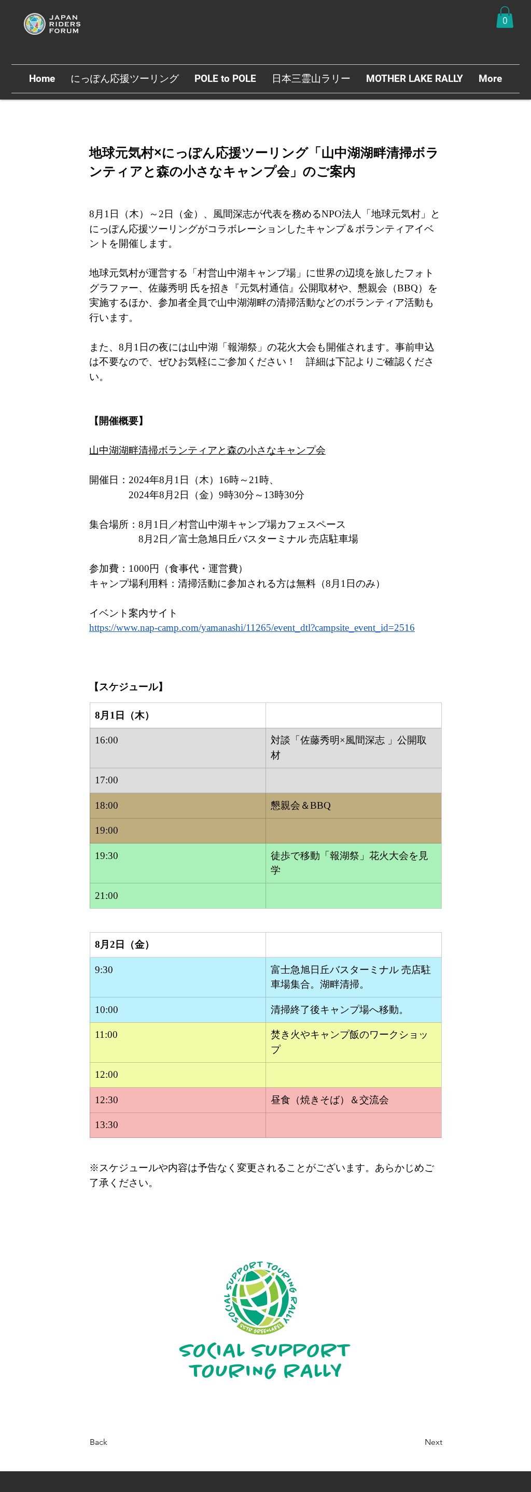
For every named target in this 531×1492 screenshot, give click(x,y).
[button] (505, 17)
